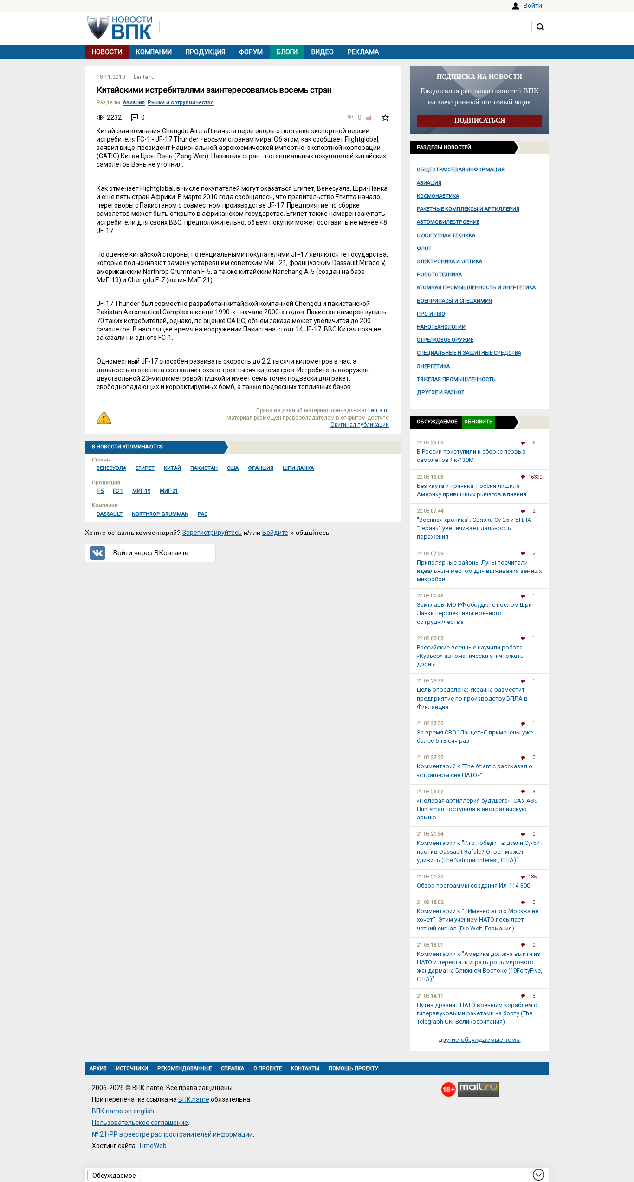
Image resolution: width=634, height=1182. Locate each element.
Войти (533, 5)
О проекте (267, 1068)
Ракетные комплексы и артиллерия (468, 209)
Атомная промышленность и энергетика (476, 288)
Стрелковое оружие (445, 340)
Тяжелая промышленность (456, 380)
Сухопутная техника (446, 236)
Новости (107, 52)
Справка (232, 1068)
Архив (98, 1068)
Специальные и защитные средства (469, 353)
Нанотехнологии (441, 327)
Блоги (287, 52)
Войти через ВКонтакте (150, 553)
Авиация (429, 183)
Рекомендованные (184, 1068)
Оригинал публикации (359, 425)
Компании (154, 52)
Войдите (275, 532)
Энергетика (433, 367)
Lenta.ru (144, 77)
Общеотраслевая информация (461, 170)
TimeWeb (152, 1146)
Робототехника (439, 275)
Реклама (363, 52)
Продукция (205, 52)
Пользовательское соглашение (140, 1122)
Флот (424, 249)
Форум (251, 52)
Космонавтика (438, 196)
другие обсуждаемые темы (480, 1039)
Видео (322, 52)
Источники (132, 1068)
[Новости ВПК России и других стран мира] (119, 36)
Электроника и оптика (449, 262)
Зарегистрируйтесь (212, 532)
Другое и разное (440, 393)
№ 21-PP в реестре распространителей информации (172, 1134)
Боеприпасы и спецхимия (454, 301)
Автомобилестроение (448, 222)
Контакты (305, 1068)
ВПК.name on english (123, 1111)
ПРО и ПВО (431, 314)
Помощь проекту (353, 1068)
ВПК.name (193, 1099)
